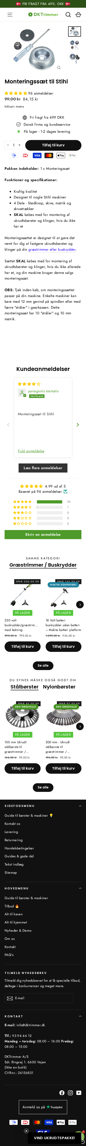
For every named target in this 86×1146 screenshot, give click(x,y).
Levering (11, 831)
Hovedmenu (17, 888)
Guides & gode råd (19, 856)
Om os (10, 938)
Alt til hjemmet (16, 922)
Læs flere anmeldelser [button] (43, 467)
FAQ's (9, 954)
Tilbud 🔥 (12, 906)
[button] (16, 93)
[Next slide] (77, 425)
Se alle (43, 665)
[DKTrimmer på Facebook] (61, 1093)
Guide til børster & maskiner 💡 (29, 815)
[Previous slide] (8, 425)
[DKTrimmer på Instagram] (70, 1093)
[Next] (80, 604)
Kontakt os (12, 823)
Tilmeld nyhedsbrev (26, 973)
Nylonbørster (59, 687)
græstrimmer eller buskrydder (52, 249)
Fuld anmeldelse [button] (31, 451)
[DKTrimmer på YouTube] (78, 1093)
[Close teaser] (26, 1131)
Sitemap (11, 872)
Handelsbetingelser (19, 848)
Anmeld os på (33, 1107)
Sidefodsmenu (20, 806)
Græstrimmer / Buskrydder (43, 565)
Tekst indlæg (14, 864)
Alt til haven (14, 914)
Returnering (13, 840)
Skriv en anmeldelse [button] (43, 534)
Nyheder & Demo (18, 930)
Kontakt (10, 946)
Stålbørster (25, 687)
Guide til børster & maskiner (26, 898)
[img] (29, 384)
